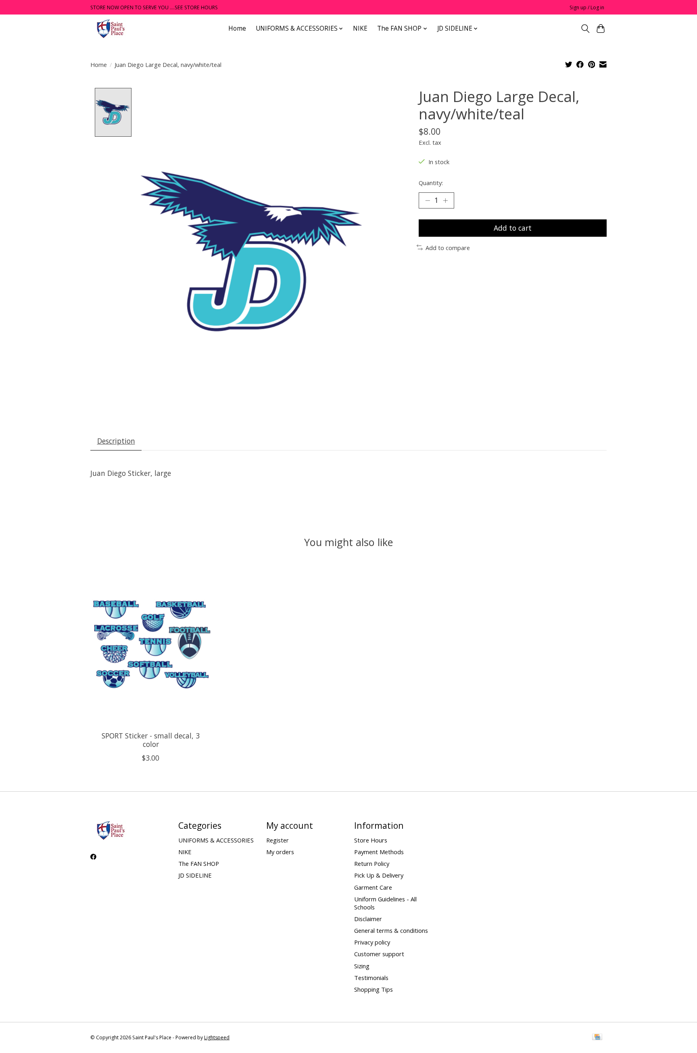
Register (277, 840)
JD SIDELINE (195, 875)
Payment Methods (379, 852)
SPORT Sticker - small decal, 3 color (151, 739)
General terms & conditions (391, 930)
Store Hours (370, 840)
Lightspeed (217, 1037)
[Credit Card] (597, 1038)
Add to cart (513, 228)
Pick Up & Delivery (378, 875)
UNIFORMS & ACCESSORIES (216, 840)
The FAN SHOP (198, 863)
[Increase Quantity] (445, 200)
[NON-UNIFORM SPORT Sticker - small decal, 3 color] (150, 644)
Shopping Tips (373, 989)
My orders (280, 852)
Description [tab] (116, 441)
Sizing (361, 966)
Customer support (379, 954)
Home (237, 28)
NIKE (360, 28)
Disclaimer (368, 919)
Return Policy (371, 863)
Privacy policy (372, 942)
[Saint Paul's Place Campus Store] (110, 28)
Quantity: (431, 183)
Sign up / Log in (587, 7)
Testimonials (371, 978)
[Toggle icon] (585, 28)
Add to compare (448, 248)
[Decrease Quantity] (427, 200)
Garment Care (373, 887)
